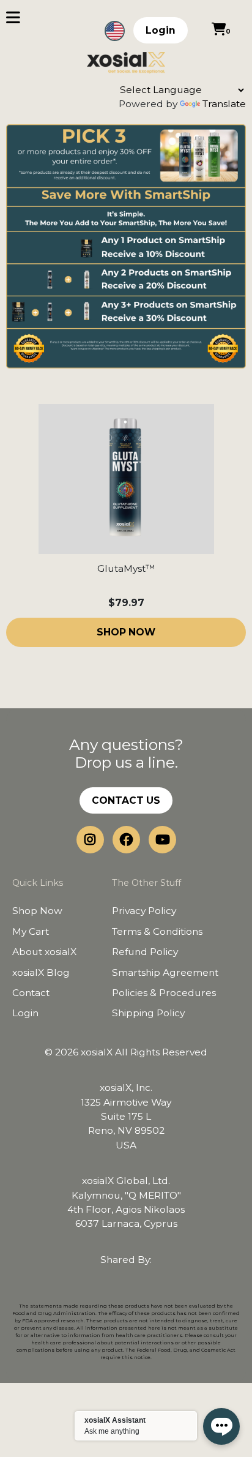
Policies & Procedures (164, 992)
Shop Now (37, 910)
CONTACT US (126, 800)
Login (161, 30)
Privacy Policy (144, 910)
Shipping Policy (148, 1013)
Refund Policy (145, 951)
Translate (224, 104)
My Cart (30, 931)
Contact (31, 992)
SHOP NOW (126, 632)
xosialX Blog (41, 972)
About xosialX (44, 951)
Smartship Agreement (165, 972)
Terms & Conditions (157, 931)
